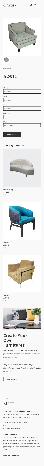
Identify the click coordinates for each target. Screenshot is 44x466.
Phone (5, 105)
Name (5, 88)
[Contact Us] (31, 5)
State (5, 122)
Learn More (12, 379)
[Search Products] (35, 5)
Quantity (6, 113)
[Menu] (40, 5)
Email (5, 96)
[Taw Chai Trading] (9, 7)
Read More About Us (11, 455)
